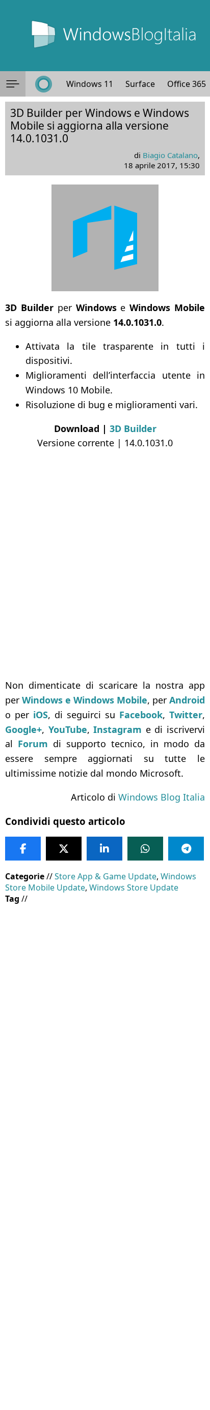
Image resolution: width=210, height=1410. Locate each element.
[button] (12, 84)
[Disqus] (105, 1272)
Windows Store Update (133, 887)
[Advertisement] (105, 564)
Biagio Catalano (170, 155)
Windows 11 (89, 83)
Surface (140, 83)
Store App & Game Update (105, 876)
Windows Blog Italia (161, 797)
